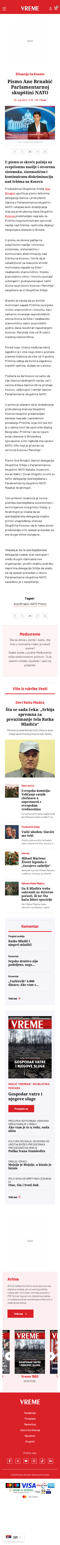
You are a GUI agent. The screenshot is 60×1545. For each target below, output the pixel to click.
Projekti (30, 1441)
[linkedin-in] (50, 1461)
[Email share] (30, 151)
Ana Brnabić (22, 604)
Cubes (46, 1474)
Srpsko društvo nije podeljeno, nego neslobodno (23, 962)
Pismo (42, 604)
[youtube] (26, 1461)
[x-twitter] (17, 1461)
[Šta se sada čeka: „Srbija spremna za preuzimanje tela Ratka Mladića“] (30, 758)
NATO (33, 604)
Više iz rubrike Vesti (30, 688)
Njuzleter (30, 1435)
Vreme (20, 1474)
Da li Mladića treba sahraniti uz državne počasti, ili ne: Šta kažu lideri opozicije (37, 894)
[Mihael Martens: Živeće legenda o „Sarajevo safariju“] (12, 858)
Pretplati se (21, 1108)
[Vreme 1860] (30, 1047)
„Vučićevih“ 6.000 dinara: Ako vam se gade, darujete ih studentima (23, 983)
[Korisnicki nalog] (50, 8)
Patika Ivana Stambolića (26, 1151)
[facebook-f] (9, 1461)
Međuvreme (44, 652)
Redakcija (30, 1412)
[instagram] (34, 1461)
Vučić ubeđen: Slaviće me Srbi (38, 833)
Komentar (30, 926)
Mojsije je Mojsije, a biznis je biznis (29, 1166)
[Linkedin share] (45, 151)
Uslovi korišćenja (30, 1430)
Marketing (30, 1424)
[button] (9, 1356)
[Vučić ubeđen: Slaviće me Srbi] (12, 832)
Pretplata (30, 1418)
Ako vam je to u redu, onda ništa (28, 1129)
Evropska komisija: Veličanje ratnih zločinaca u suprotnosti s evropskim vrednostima (36, 800)
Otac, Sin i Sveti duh (23, 1185)
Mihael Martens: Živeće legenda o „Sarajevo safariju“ (36, 862)
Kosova (10, 216)
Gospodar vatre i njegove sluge (25, 1096)
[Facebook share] (15, 151)
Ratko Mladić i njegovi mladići (20, 942)
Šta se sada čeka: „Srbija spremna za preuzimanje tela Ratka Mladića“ (30, 717)
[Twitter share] (22, 151)
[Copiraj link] (37, 151)
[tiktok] (42, 1461)
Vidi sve (12, 998)
